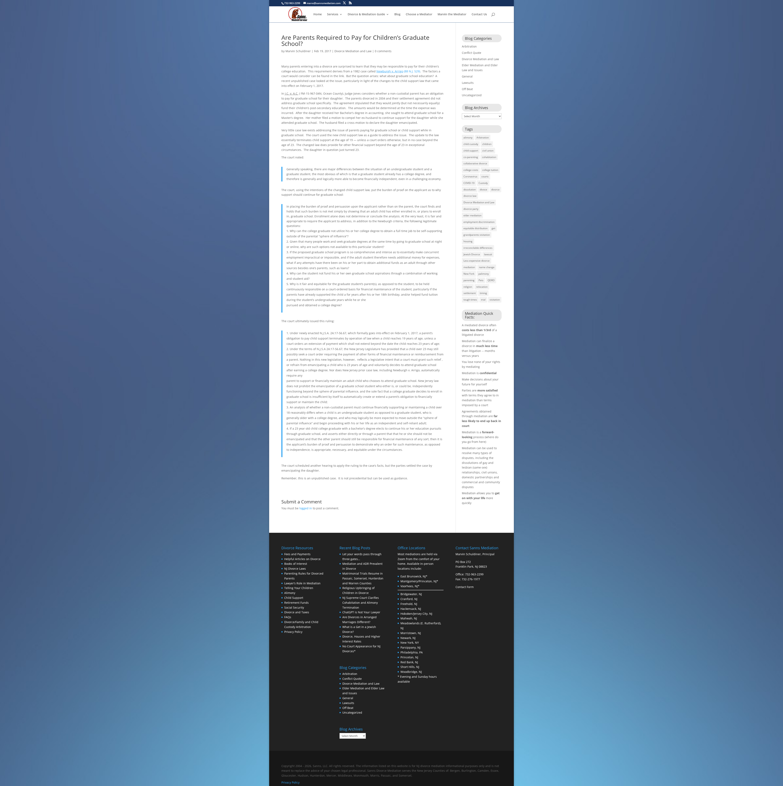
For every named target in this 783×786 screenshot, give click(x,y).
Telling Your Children (298, 588)
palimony (483, 273)
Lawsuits (468, 83)
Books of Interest (295, 564)
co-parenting (470, 157)
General (467, 76)
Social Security (294, 607)
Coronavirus (470, 176)
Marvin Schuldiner (298, 51)
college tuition (490, 170)
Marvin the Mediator (452, 14)
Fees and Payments (297, 554)
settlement (469, 293)
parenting (468, 280)
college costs (470, 170)
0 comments (383, 51)
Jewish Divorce (471, 254)
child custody (470, 144)
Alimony (289, 593)
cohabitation (489, 157)
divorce (495, 189)
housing (467, 241)
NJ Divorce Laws (295, 568)
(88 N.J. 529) (398, 71)
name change (486, 267)
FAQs (287, 617)
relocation (482, 287)
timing (483, 293)
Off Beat (467, 89)
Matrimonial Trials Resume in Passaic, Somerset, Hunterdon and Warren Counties (362, 578)
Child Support (293, 598)
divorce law (469, 196)
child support (470, 150)
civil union (487, 150)
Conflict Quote (471, 53)
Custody (483, 183)
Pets (481, 280)
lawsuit (488, 254)
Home (317, 14)
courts (485, 176)
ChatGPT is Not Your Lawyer (361, 612)
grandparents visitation (476, 235)
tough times (470, 299)
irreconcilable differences (477, 248)
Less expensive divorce (476, 260)
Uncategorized (472, 95)
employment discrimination (478, 222)
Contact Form (465, 587)
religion (467, 287)
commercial (470, 482)
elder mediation (472, 215)
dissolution (469, 189)
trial (483, 299)
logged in (305, 508)
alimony (467, 137)
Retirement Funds (296, 603)
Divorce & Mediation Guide (366, 14)
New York (468, 273)
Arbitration (469, 46)
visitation (495, 299)
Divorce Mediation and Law (353, 51)
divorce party (470, 209)
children (486, 144)
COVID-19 (468, 183)
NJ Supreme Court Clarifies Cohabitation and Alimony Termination (360, 602)
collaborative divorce (475, 163)
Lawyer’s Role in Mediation (302, 583)
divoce (483, 189)
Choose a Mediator (419, 14)
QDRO (491, 280)
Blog (397, 14)
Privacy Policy (293, 632)
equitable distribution (475, 228)
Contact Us (479, 14)
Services (332, 14)
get (493, 228)
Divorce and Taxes (296, 612)
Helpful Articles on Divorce (302, 559)
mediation (469, 267)
